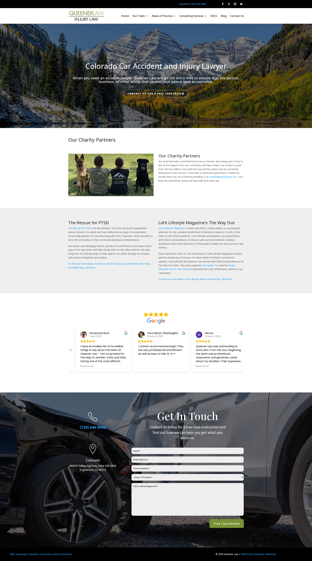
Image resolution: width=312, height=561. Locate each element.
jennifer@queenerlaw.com (223, 176)
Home (125, 16)
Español (183, 4)
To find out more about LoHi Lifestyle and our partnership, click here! (195, 279)
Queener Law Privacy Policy (44, 554)
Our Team (138, 16)
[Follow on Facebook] (222, 4)
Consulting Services (191, 16)
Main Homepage (18, 554)
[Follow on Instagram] (235, 4)
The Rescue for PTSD (79, 228)
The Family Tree (210, 265)
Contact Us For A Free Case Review (156, 93)
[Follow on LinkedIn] (241, 4)
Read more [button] (81, 366)
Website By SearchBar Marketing (258, 554)
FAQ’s (213, 16)
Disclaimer (66, 554)
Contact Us (237, 16)
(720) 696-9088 (198, 4)
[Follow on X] (229, 4)
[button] (70, 350)
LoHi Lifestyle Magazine (171, 228)
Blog (224, 16)
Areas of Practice (162, 16)
